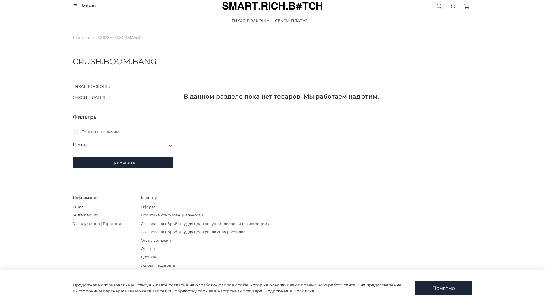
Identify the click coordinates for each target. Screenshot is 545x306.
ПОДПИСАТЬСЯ (216, 187)
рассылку (197, 173)
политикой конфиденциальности (223, 168)
